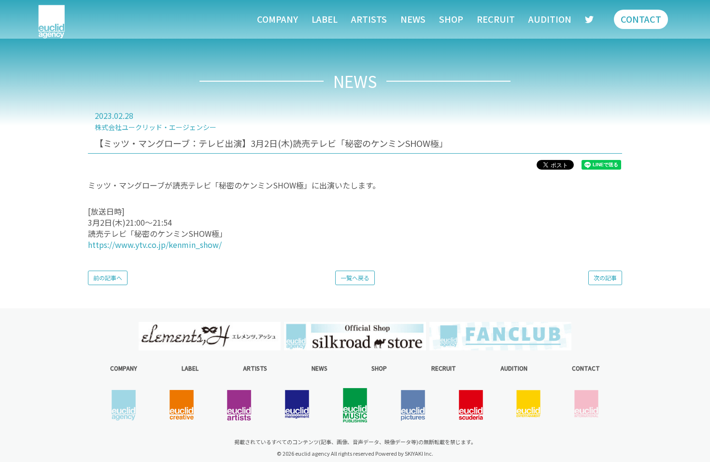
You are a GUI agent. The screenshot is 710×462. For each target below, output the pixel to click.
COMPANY (277, 19)
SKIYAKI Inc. (419, 453)
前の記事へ (107, 278)
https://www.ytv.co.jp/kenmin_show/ (155, 244)
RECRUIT (496, 19)
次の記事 (605, 278)
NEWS (413, 19)
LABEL (325, 19)
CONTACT (641, 19)
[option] (209, 336)
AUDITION (549, 19)
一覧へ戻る (355, 278)
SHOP (451, 19)
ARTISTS (369, 19)
